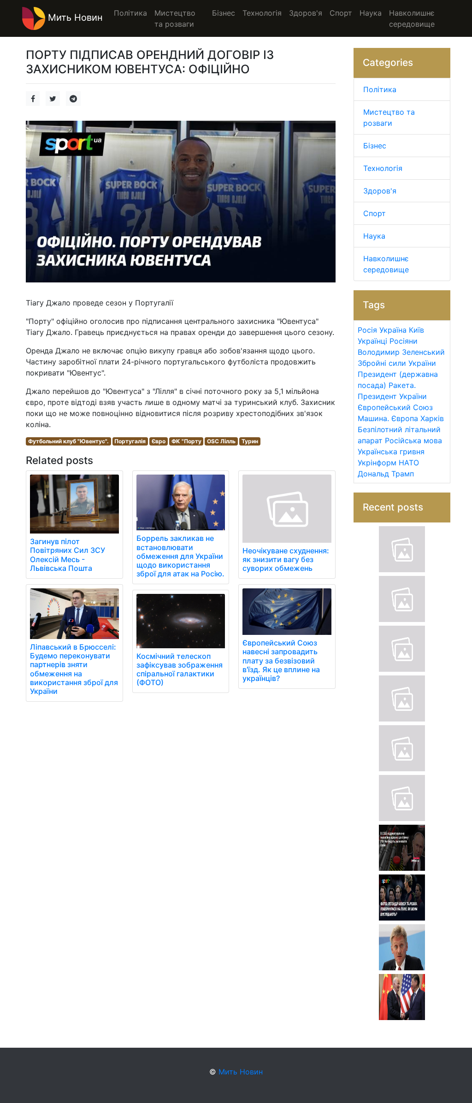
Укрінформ (377, 462)
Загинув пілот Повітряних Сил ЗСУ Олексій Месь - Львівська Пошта (67, 555)
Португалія (130, 441)
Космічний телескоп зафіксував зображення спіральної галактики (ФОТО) (179, 669)
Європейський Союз (395, 407)
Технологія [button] (262, 13)
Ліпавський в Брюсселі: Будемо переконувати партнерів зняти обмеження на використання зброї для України (74, 669)
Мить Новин (74, 17)
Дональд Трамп (386, 473)
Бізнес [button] (223, 13)
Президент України (392, 396)
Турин (250, 441)
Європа (404, 418)
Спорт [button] (341, 13)
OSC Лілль (221, 441)
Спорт (374, 213)
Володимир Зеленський (401, 352)
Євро (158, 441)
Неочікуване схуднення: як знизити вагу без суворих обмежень (285, 559)
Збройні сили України (397, 363)
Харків (432, 418)
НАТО (409, 462)
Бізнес (374, 145)
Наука (374, 236)
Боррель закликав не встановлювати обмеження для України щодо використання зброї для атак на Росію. (180, 556)
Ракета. (402, 385)
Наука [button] (371, 13)
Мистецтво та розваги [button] (174, 18)
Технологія (382, 168)
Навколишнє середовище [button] (412, 18)
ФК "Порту (186, 441)
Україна (393, 329)
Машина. (373, 418)
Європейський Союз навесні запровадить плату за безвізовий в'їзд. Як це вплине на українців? (281, 660)
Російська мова (413, 440)
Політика (379, 89)
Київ (416, 329)
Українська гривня (391, 451)
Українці (372, 341)
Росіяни (403, 341)
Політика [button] (130, 13)
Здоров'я (379, 190)
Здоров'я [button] (305, 13)
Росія (367, 329)
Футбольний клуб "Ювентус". (68, 441)
